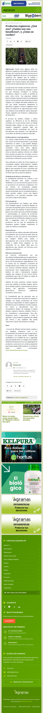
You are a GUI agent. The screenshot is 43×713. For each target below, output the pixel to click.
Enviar (28, 41)
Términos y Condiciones (9, 706)
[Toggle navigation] (38, 10)
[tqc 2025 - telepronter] (10, 15)
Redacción (17, 365)
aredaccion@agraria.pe (20, 367)
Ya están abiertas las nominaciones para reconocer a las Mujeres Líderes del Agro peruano (12, 419)
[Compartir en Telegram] (17, 41)
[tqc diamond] (21, 447)
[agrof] (21, 504)
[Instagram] (9, 607)
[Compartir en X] (14, 41)
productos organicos (21, 397)
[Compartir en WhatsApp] (21, 41)
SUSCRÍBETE (9, 621)
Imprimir (10, 45)
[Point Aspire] (21, 3)
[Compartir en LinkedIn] (10, 41)
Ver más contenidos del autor (21, 376)
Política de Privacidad (24, 706)
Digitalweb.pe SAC (26, 701)
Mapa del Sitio (36, 706)
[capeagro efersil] (21, 478)
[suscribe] (21, 524)
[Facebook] (4, 607)
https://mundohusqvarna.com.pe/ (17, 350)
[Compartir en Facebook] (7, 41)
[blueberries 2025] (28, 15)
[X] (14, 607)
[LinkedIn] (19, 607)
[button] (27, 402)
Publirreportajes (8, 20)
